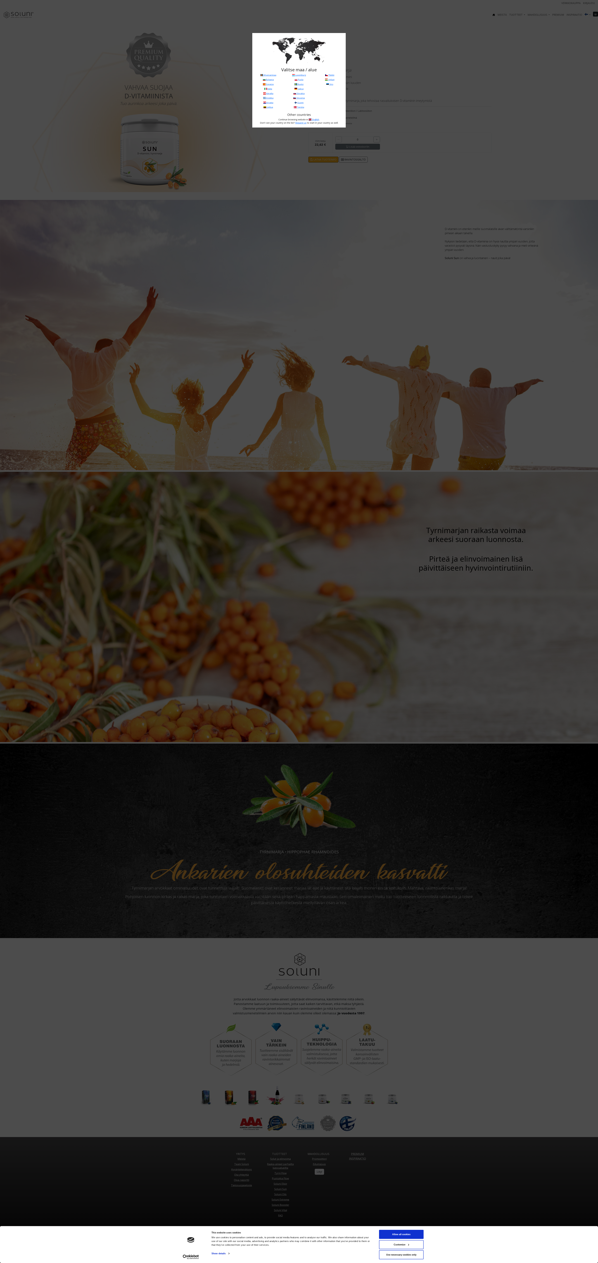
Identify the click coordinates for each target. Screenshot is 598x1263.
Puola (300, 79)
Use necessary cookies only (401, 1254)
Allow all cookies (401, 1234)
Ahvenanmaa (269, 75)
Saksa (300, 88)
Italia (269, 88)
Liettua (269, 107)
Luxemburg (300, 75)
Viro (331, 84)
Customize (399, 1244)
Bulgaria (270, 79)
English (315, 119)
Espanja (270, 84)
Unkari (331, 79)
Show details (218, 1253)
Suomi (300, 102)
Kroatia (269, 102)
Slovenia (300, 98)
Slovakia (300, 93)
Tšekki (331, 75)
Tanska (300, 107)
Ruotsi (300, 84)
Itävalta (269, 93)
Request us (300, 122)
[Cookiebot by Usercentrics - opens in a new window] (190, 1257)
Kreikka (269, 98)
